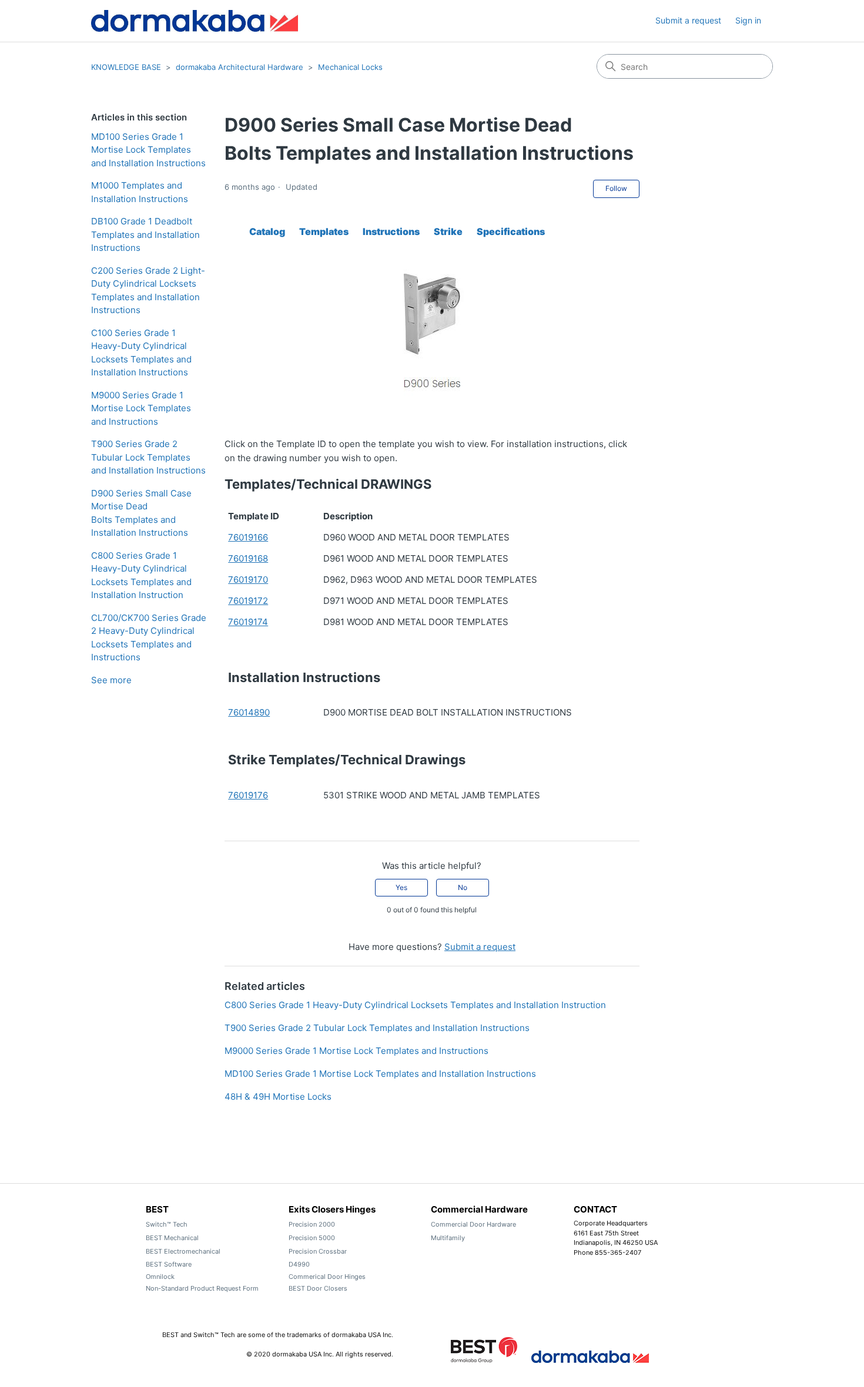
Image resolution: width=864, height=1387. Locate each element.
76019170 (248, 579)
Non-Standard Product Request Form (202, 1288)
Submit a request (688, 20)
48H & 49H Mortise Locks (278, 1096)
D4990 (299, 1264)
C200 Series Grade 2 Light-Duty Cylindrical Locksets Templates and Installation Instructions (148, 290)
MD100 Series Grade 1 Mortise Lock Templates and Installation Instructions (148, 150)
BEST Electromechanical (183, 1251)
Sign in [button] (748, 20)
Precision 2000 (312, 1224)
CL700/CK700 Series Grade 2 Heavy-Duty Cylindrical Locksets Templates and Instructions (148, 637)
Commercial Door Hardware (473, 1224)
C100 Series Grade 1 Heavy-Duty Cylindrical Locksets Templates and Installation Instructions (141, 352)
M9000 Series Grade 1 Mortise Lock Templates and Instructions (141, 408)
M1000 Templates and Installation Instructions (139, 192)
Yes (401, 887)
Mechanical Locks (350, 67)
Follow (616, 188)
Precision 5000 (312, 1238)
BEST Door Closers (318, 1288)
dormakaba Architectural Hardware (239, 67)
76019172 (248, 600)
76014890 (249, 712)
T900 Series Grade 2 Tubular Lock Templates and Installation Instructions (148, 457)
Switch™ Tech (166, 1224)
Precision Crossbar (318, 1251)
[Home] (194, 21)
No (462, 887)
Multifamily (448, 1238)
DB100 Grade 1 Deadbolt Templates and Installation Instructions (145, 234)
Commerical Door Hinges (327, 1276)
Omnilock (160, 1276)
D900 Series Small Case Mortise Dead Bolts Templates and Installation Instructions (141, 513)
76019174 (248, 621)
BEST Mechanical (172, 1238)
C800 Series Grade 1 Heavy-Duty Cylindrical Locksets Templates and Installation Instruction (141, 575)
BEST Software (169, 1264)
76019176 (248, 795)
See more (111, 680)
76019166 (248, 537)
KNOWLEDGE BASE (126, 67)
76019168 (248, 558)
